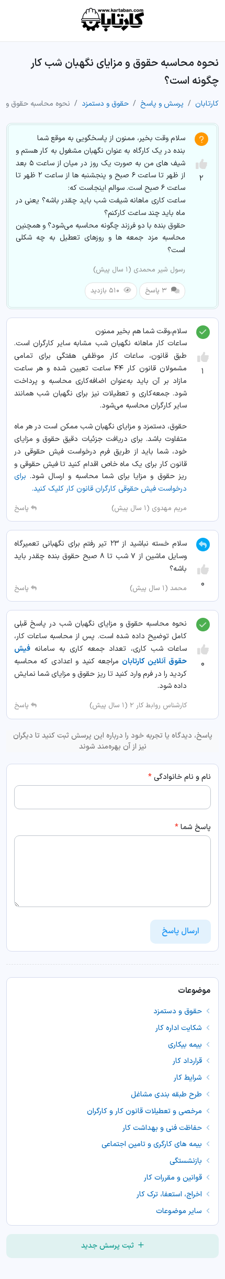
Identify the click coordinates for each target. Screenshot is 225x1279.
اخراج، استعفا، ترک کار (170, 1194)
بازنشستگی (187, 1161)
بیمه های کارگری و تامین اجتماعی (153, 1144)
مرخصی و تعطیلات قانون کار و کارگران (145, 1111)
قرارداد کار (188, 1061)
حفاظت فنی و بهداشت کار (163, 1128)
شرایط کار (189, 1077)
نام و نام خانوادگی (179, 777)
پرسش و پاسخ (162, 103)
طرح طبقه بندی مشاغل (167, 1094)
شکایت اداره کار (179, 1028)
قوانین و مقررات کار (174, 1177)
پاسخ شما (193, 827)
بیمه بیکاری (186, 1044)
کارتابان (207, 103)
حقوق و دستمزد (105, 103)
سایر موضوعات (180, 1211)
